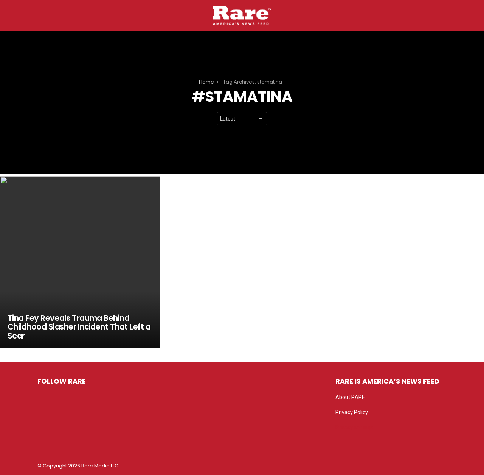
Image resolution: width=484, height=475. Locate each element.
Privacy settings (354, 427)
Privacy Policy (351, 412)
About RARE (350, 397)
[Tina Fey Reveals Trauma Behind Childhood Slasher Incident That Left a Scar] (80, 262)
